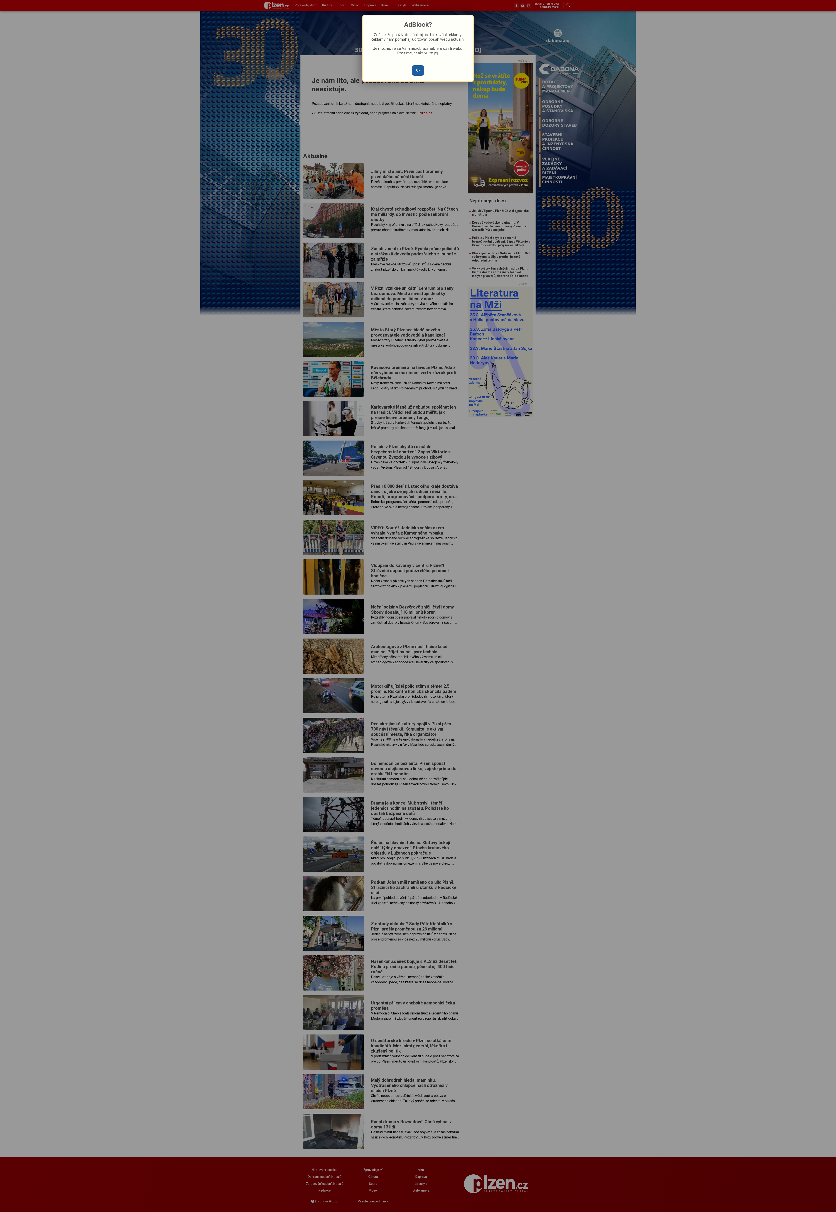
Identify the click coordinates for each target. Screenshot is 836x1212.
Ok (418, 70)
